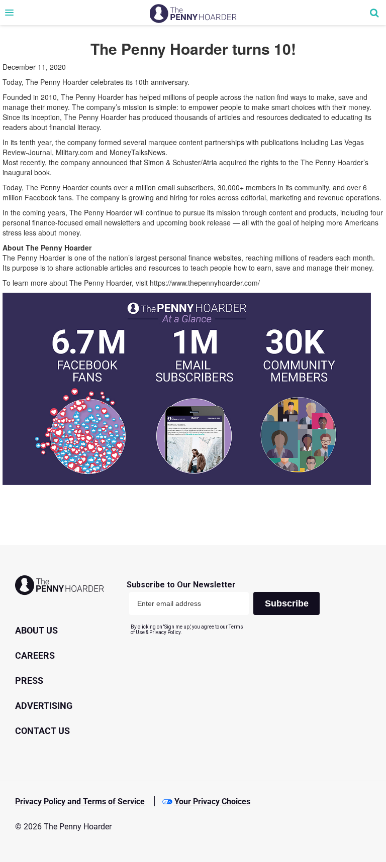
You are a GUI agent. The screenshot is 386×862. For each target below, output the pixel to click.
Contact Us (42, 730)
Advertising (43, 705)
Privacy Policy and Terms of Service (80, 801)
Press (29, 680)
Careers (35, 655)
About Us (36, 630)
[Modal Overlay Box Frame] (227, 607)
